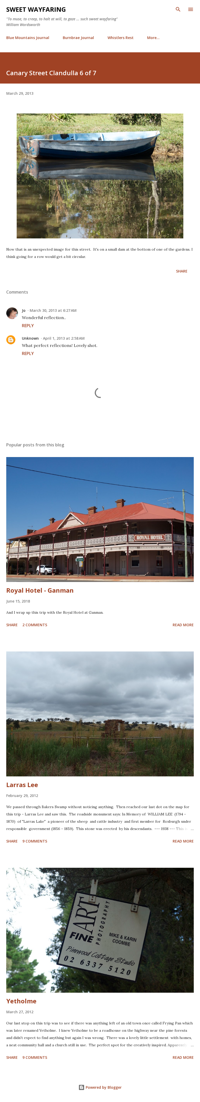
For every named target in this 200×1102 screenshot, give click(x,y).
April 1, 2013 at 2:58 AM (64, 338)
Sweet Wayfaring (36, 9)
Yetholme (21, 1001)
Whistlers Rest (121, 37)
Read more (183, 624)
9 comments (34, 841)
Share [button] (182, 271)
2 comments (34, 624)
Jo (24, 310)
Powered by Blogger (103, 1087)
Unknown (30, 338)
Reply (28, 325)
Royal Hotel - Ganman (40, 590)
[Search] (178, 9)
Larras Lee (22, 784)
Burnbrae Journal (78, 37)
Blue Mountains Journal (27, 37)
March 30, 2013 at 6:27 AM (53, 310)
